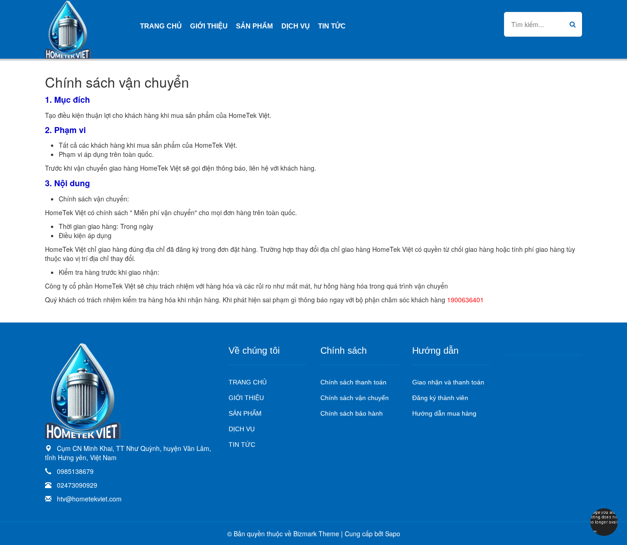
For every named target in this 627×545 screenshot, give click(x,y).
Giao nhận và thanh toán (448, 382)
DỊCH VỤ (242, 429)
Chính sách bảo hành (351, 413)
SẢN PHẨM (245, 413)
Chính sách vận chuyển (354, 397)
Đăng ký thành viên (440, 397)
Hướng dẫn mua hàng (444, 413)
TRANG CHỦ (248, 382)
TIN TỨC (242, 444)
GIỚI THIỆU (246, 397)
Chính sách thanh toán (353, 382)
